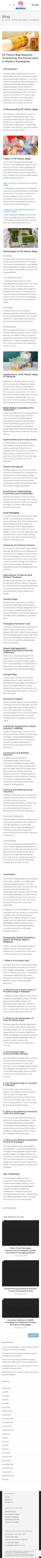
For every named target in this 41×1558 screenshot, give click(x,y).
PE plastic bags (18, 879)
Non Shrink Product (12, 1514)
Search (33, 1335)
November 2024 (7, 1468)
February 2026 (7, 1411)
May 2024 (5, 1479)
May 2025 (5, 1445)
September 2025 (8, 1430)
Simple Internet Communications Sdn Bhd (19, 1556)
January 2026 (6, 1415)
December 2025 (7, 1418)
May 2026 (5, 1399)
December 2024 (7, 1464)
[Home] (2, 20)
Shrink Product (10, 1511)
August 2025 (6, 1434)
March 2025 (6, 1453)
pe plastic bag (11, 1208)
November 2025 (7, 1422)
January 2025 (6, 1460)
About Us (8, 1500)
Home (7, 1497)
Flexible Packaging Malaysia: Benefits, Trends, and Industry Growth (20, 1290)
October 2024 (7, 1472)
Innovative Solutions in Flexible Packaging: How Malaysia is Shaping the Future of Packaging (20, 1322)
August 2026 (6, 1388)
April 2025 (5, 1449)
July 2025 (5, 1437)
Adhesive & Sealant (12, 1522)
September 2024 (8, 1476)
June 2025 (5, 1441)
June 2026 (5, 1396)
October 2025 (7, 1426)
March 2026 (6, 1407)
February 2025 (7, 1456)
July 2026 (5, 1392)
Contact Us (9, 1502)
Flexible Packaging (12, 1517)
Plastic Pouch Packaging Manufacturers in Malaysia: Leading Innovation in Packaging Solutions (20, 1250)
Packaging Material (12, 1519)
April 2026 (5, 1403)
